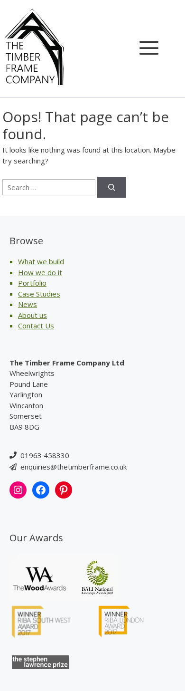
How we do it (40, 272)
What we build (41, 261)
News (27, 304)
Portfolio (32, 283)
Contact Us (36, 325)
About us (32, 315)
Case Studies (39, 293)
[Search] (111, 187)
